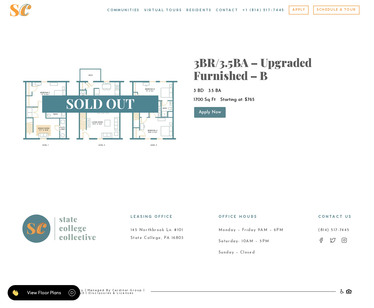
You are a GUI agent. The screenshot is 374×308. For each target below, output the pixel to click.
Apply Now (210, 112)
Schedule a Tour (336, 9)
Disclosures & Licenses (111, 293)
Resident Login (87, 7)
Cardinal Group (127, 290)
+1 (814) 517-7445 (263, 10)
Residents (198, 10)
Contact (227, 10)
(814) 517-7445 (334, 230)
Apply (298, 9)
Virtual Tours (163, 10)
